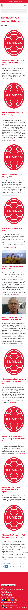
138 (20, 566)
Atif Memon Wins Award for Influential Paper (12, 114)
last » (7, 569)
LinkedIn (12, 600)
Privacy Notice (13, 602)
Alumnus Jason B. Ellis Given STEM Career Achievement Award (13, 62)
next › (3, 569)
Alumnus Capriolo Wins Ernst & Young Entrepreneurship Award (14, 381)
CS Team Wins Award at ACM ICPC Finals (12, 267)
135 (10, 566)
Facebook (2, 600)
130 (17, 563)
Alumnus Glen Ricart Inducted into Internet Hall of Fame (13, 536)
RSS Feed (16, 600)
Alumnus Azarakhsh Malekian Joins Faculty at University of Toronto (13, 438)
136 (13, 566)
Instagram (9, 600)
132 (24, 563)
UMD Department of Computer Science (11, 5)
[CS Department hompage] (14, 606)
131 (20, 563)
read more (8, 78)
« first (3, 563)
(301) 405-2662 (10, 597)
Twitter (5, 600)
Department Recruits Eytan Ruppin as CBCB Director (12, 318)
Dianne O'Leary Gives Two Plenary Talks (12, 175)
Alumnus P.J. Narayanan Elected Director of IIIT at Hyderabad (11, 489)
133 (3, 566)
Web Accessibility (5, 602)
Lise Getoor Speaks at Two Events (12, 229)
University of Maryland (14, 1)
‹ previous (9, 563)
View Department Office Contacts (8, 585)
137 (17, 566)
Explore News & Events (14, 11)
